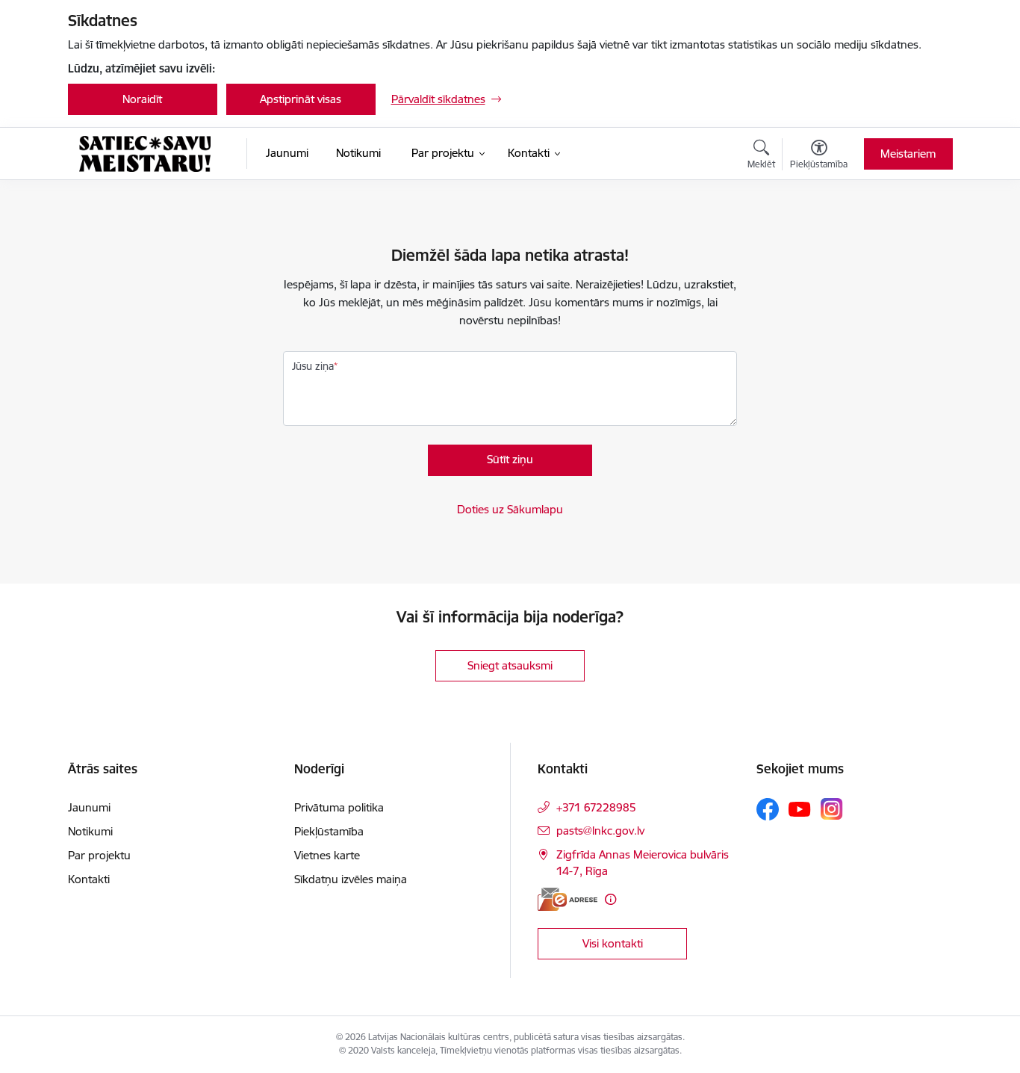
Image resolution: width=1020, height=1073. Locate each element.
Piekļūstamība (329, 831)
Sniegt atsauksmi (510, 665)
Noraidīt (142, 99)
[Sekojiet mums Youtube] (800, 808)
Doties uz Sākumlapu (510, 509)
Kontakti (89, 879)
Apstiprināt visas (300, 99)
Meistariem (908, 153)
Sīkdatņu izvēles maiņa (350, 879)
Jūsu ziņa (313, 366)
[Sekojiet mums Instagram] (832, 809)
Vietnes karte (327, 855)
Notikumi (90, 831)
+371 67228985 (596, 807)
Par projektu (99, 855)
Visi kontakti (612, 943)
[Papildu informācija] (610, 899)
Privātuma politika (339, 807)
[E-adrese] (567, 899)
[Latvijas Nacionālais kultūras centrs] (145, 154)
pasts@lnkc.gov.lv (600, 830)
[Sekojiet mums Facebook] (767, 809)
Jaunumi (89, 807)
